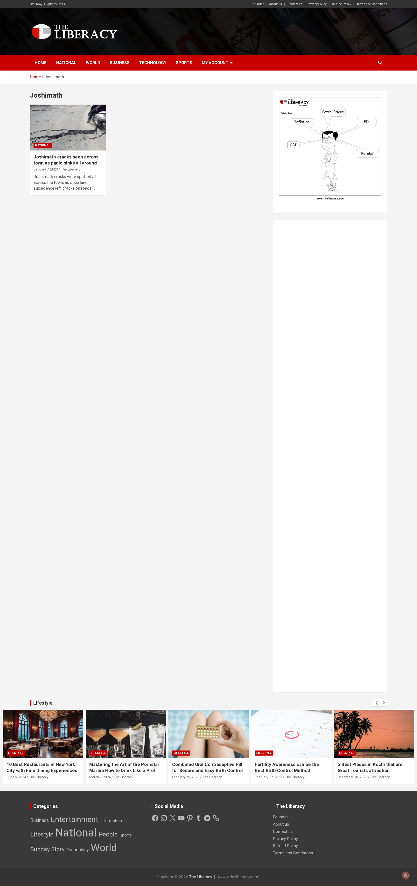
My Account (215, 62)
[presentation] (376, 703)
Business (120, 62)
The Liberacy (70, 169)
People (108, 834)
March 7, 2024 (100, 777)
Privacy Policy (317, 4)
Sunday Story (47, 849)
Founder (258, 4)
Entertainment (74, 819)
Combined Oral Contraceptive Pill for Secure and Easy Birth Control (207, 767)
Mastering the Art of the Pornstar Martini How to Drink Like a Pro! (124, 767)
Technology (152, 62)
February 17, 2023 (268, 777)
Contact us (294, 4)
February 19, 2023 (185, 777)
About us (275, 4)
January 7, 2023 (46, 169)
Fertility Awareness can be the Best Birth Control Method (287, 767)
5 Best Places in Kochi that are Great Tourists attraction (370, 767)
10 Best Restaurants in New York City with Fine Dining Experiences (42, 767)
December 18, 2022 (352, 777)
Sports (184, 62)
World (93, 62)
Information (111, 820)
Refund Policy (341, 4)
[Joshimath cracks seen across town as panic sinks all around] (68, 128)
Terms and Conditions (372, 4)
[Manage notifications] (406, 875)
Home (41, 62)
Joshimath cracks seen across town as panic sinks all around (66, 160)
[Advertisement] (330, 456)
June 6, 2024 (16, 777)
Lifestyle (42, 703)
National (66, 62)
